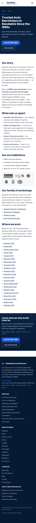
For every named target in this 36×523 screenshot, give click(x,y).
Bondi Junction (7, 437)
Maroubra (5, 446)
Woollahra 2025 (9, 271)
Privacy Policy (6, 482)
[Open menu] (32, 3)
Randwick (5, 431)
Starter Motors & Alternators (11, 413)
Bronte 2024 (8, 253)
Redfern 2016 (8, 302)
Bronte (4, 440)
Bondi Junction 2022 (11, 250)
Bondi (4, 434)
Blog (3, 476)
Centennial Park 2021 (11, 293)
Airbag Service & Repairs (10, 403)
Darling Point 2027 (10, 287)
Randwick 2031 (9, 243)
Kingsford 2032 (9, 265)
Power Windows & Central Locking (13, 419)
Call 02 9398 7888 (10, 43)
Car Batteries (6, 415)
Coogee (4, 443)
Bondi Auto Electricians (12, 218)
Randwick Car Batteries (12, 212)
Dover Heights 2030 (11, 284)
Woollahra (5, 458)
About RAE (5, 470)
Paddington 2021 (10, 268)
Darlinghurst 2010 (10, 299)
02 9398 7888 (6, 380)
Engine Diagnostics (8, 409)
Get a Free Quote (10, 345)
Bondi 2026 (8, 246)
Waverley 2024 (9, 290)
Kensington (5, 449)
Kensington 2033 (10, 262)
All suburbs (5, 461)
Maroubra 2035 (9, 259)
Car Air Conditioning (8, 400)
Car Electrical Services (9, 397)
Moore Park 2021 (10, 296)
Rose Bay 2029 (9, 277)
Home (3, 11)
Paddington (5, 455)
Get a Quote (8, 48)
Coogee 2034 (8, 256)
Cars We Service (7, 473)
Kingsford (5, 452)
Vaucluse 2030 (9, 281)
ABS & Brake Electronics (10, 406)
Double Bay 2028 (10, 274)
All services (5, 422)
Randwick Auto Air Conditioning (15, 209)
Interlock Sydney (9, 215)
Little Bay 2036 (9, 305)
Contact (4, 479)
